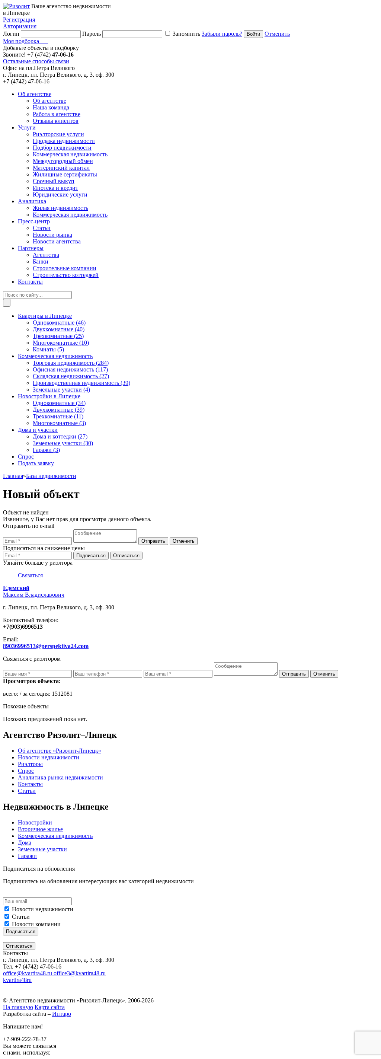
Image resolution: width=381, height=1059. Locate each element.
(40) (58, 329)
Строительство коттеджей (66, 275)
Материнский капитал (61, 168)
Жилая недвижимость (60, 208)
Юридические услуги (60, 194)
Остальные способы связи (36, 61)
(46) (59, 322)
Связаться (30, 575)
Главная (13, 476)
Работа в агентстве (56, 114)
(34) (59, 403)
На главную (18, 1007)
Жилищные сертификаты (65, 174)
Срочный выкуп (53, 181)
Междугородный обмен (63, 161)
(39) (81, 383)
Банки (40, 261)
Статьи (42, 228)
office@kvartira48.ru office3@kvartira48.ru (54, 973)
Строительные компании (64, 268)
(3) (59, 423)
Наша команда (51, 107)
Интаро (61, 1014)
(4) (61, 389)
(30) (63, 443)
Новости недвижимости (42, 909)
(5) (48, 349)
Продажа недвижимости (64, 141)
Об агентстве (49, 101)
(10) (61, 342)
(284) (71, 363)
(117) (70, 369)
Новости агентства (57, 241)
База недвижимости (51, 476)
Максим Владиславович (33, 591)
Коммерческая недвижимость (70, 154)
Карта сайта (50, 1007)
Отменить (277, 34)
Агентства (46, 255)
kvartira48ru (17, 980)
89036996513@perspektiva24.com (46, 646)
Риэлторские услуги (58, 134)
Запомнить (186, 34)
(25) (58, 336)
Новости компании (36, 924)
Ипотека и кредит (55, 188)
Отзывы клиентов (56, 121)
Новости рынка (52, 235)
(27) (71, 376)
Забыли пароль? (222, 34)
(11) (58, 416)
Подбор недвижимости (62, 147)
